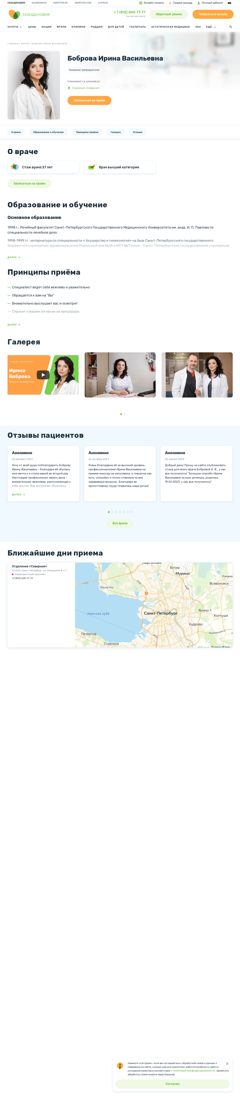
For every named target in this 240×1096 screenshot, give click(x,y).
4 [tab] (120, 512)
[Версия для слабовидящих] (230, 3)
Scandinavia (39, 3)
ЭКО (198, 26)
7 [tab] (131, 512)
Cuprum (103, 3)
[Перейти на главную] (29, 14)
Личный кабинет (212, 3)
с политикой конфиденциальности (193, 1070)
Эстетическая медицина (170, 26)
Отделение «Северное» (86, 88)
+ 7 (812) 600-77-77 (129, 12)
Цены (32, 26)
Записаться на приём (89, 100)
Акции (46, 26)
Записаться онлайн (213, 14)
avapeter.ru (60, 3)
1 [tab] (121, 414)
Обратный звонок (169, 14)
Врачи (61, 26)
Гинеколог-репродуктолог (84, 69)
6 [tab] (127, 512)
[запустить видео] (43, 374)
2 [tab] (125, 414)
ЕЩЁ (209, 26)
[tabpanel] (43, 376)
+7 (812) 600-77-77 (22, 578)
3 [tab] (116, 512)
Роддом (97, 26)
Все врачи (120, 523)
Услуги (13, 26)
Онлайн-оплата (154, 3)
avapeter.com (83, 3)
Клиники (79, 26)
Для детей (116, 26)
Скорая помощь (182, 3)
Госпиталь (137, 26)
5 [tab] (124, 512)
